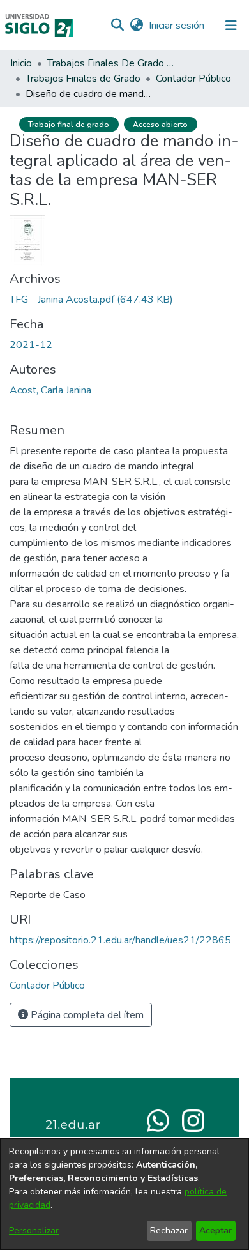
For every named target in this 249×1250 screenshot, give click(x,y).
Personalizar (34, 1230)
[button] (117, 25)
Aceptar (215, 1230)
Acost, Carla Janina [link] (50, 390)
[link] (91, 300)
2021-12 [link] (31, 345)
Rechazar (169, 1230)
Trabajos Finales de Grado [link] (83, 79)
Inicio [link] (21, 63)
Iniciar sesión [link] (177, 26)
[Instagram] (193, 1120)
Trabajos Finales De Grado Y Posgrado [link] (111, 63)
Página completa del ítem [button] (86, 1015)
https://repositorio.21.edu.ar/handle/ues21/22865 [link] (120, 940)
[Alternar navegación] (231, 25)
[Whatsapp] (158, 1120)
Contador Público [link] (193, 79)
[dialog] (124, 1194)
